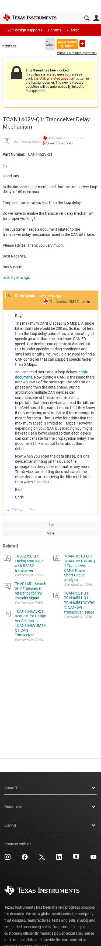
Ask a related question (67, 44)
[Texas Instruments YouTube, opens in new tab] (93, 859)
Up (8, 510)
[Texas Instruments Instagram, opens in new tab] (7, 859)
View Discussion (35, 509)
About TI (11, 788)
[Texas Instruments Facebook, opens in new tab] (25, 859)
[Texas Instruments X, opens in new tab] (42, 859)
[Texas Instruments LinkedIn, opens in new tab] (59, 859)
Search (87, 18)
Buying (10, 825)
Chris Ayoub (25, 295)
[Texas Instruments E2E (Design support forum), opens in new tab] (76, 859)
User (96, 18)
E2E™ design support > (24, 30)
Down (21, 510)
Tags (50, 525)
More (75, 30)
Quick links (13, 806)
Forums (54, 30)
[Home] (30, 17)
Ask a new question (82, 43)
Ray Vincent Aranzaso (29, 141)
